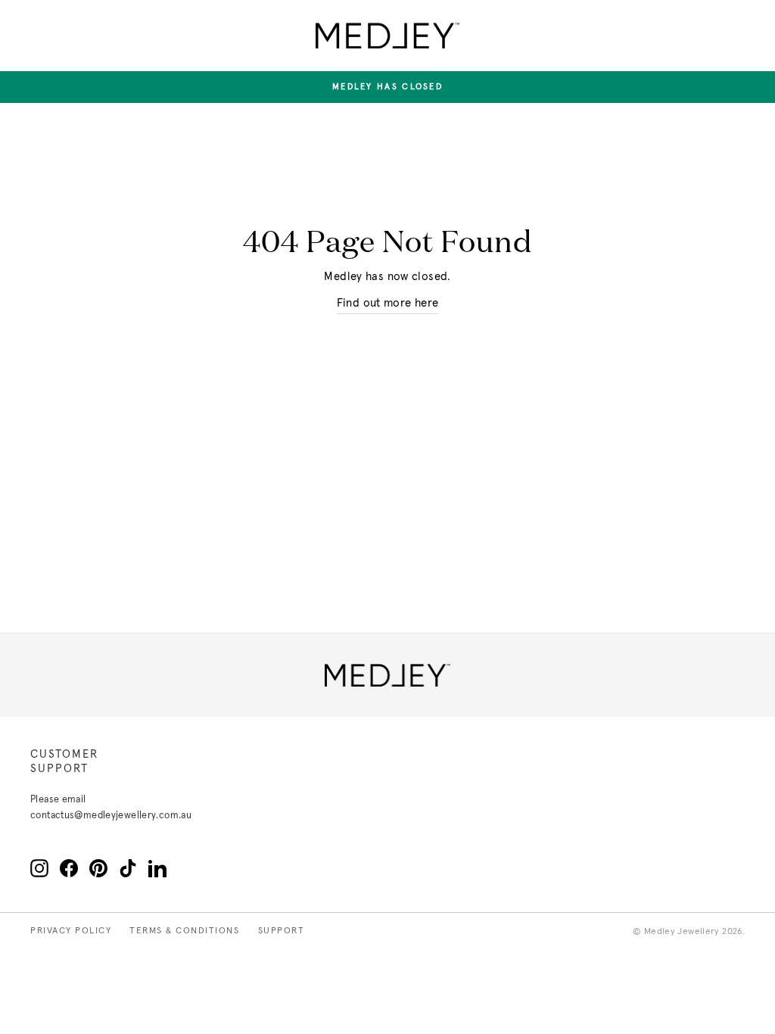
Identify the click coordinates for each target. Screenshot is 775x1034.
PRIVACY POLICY (70, 931)
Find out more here (388, 303)
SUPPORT (281, 931)
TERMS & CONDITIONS (184, 931)
